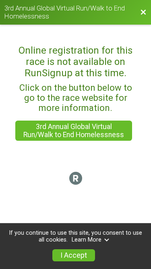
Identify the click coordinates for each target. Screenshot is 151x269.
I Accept (73, 255)
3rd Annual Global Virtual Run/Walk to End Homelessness (73, 131)
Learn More (86, 239)
